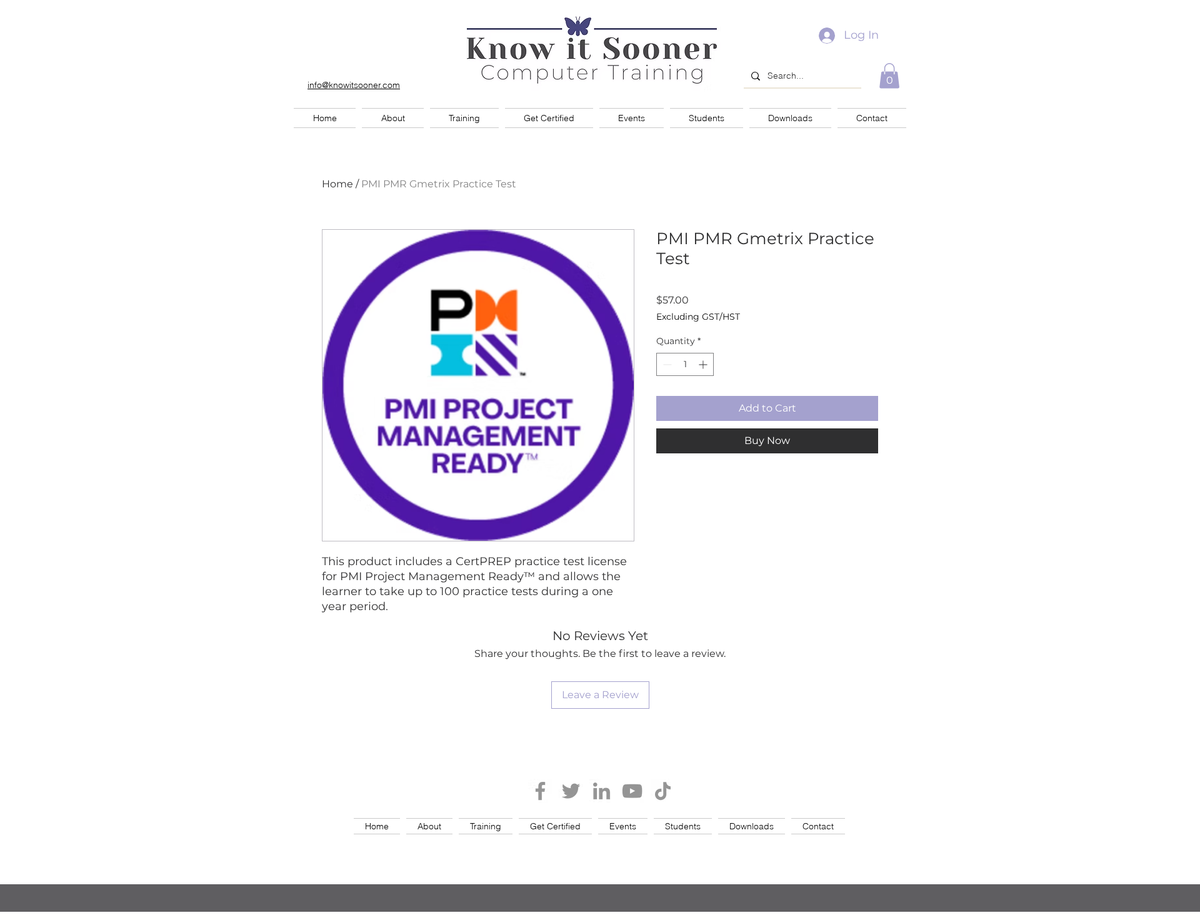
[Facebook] (540, 791)
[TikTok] (663, 791)
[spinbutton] (685, 364)
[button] (889, 76)
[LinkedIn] (601, 791)
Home (337, 184)
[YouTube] (632, 791)
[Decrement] (666, 364)
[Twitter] (571, 791)
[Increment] (704, 364)
